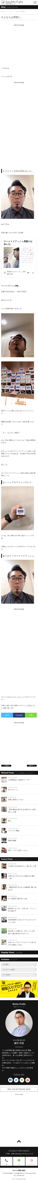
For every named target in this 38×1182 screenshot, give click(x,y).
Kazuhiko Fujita (22, 1179)
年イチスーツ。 (13, 790)
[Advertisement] (19, 46)
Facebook (19, 715)
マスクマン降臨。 (14, 830)
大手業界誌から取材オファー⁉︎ (18, 780)
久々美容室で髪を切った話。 (18, 898)
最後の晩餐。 (13, 840)
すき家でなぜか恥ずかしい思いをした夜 (22, 866)
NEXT (31, 766)
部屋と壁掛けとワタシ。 (16, 799)
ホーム (4, 11)
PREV (7, 766)
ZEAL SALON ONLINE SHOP (19, 1089)
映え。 (10, 821)
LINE (31, 715)
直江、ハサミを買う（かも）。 (19, 850)
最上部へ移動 (19, 1141)
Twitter (7, 715)
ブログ (11, 11)
